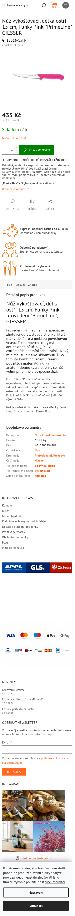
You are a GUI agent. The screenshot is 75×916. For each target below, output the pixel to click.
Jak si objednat (11, 516)
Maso (38, 450)
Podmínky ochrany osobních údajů (24, 521)
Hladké (39, 460)
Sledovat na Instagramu (36, 858)
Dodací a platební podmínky (20, 527)
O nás (5, 511)
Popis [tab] (9, 285)
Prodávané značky (13, 532)
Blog (5, 542)
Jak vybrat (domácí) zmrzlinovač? (23, 699)
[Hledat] (44, 5)
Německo (40, 476)
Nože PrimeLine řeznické (50, 435)
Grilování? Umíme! (13, 690)
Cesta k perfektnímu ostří (18, 709)
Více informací (55, 882)
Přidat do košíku (39, 149)
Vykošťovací (42, 471)
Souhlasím (36, 906)
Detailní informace (13, 189)
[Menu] (65, 5)
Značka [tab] (32, 285)
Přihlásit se (13, 772)
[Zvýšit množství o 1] (17, 147)
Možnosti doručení (14, 138)
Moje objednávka (13, 548)
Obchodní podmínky (15, 537)
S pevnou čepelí (45, 466)
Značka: (12, 45)
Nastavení (36, 892)
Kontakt (7, 505)
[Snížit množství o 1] (17, 152)
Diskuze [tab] (20, 285)
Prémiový (59, 455)
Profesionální (43, 455)
